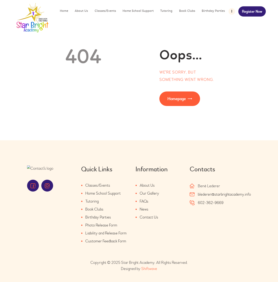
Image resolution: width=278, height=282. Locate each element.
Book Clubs (94, 209)
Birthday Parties (98, 217)
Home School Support (103, 193)
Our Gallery (149, 193)
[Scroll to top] (264, 268)
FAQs (144, 201)
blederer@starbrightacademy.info (224, 194)
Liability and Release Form (106, 233)
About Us (147, 185)
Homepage (176, 98)
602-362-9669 (210, 202)
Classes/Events (97, 185)
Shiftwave (149, 268)
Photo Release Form (101, 225)
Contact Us (149, 217)
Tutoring (92, 201)
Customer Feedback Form (105, 241)
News (144, 209)
